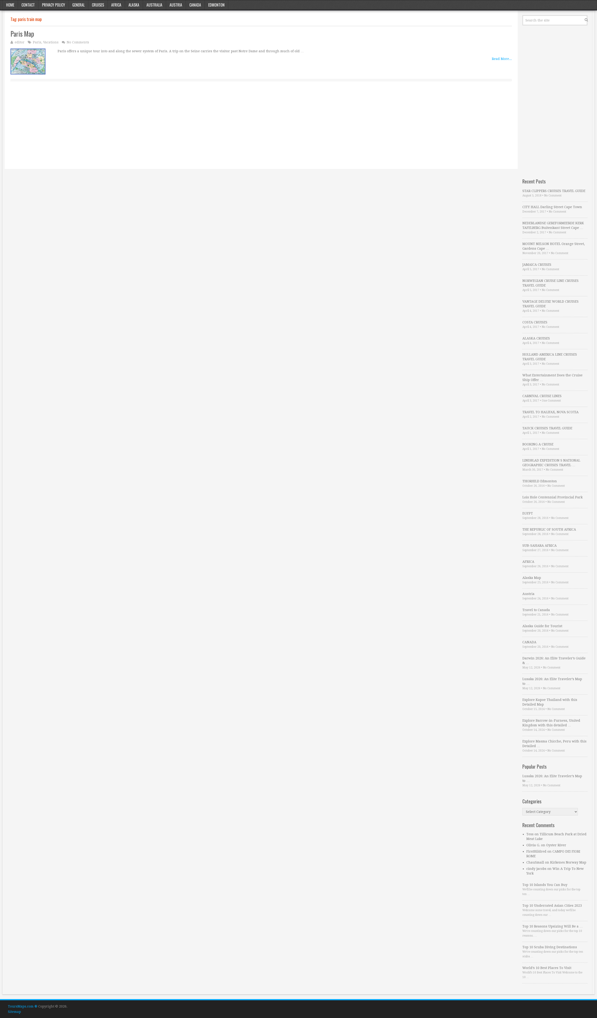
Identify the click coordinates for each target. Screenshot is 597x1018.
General (78, 5)
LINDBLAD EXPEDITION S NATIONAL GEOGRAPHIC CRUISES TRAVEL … (551, 462)
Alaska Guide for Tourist (542, 626)
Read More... (502, 59)
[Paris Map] (27, 62)
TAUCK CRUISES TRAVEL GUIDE (547, 428)
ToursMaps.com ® (22, 1006)
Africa (116, 5)
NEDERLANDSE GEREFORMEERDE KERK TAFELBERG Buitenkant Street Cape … (553, 225)
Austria (176, 5)
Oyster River (556, 845)
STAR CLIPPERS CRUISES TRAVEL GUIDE (553, 191)
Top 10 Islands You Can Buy (544, 885)
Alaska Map (531, 578)
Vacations (51, 42)
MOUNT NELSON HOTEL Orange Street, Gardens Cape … (553, 246)
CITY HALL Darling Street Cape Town (552, 207)
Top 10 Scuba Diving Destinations (549, 947)
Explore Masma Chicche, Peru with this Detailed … (554, 743)
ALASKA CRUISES (536, 338)
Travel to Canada (536, 610)
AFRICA (528, 561)
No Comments (78, 42)
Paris (37, 42)
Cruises (98, 5)
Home (10, 5)
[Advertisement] (150, 130)
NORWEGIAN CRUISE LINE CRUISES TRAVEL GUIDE (550, 283)
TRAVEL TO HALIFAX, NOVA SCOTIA (550, 412)
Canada (195, 5)
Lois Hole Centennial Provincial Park (552, 497)
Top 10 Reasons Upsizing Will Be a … (552, 926)
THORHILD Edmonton (539, 481)
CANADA (529, 642)
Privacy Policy (53, 5)
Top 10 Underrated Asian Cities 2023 (552, 905)
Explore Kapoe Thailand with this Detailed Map (549, 702)
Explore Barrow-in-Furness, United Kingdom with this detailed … (551, 723)
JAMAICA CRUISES (536, 264)
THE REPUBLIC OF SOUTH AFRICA (549, 529)
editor (19, 42)
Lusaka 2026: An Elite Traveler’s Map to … (552, 681)
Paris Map (22, 33)
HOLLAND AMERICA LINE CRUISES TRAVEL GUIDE (549, 357)
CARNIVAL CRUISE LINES (542, 396)
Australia (154, 5)
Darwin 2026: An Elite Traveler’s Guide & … (554, 660)
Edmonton (216, 5)
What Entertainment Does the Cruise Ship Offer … (552, 377)
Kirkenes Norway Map (568, 862)
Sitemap (14, 1012)
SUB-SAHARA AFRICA (539, 545)
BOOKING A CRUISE (537, 444)
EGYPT (527, 513)
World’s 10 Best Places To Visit (546, 968)
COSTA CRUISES (534, 322)
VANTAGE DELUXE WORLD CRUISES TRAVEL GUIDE (550, 304)
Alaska (133, 5)
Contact (28, 5)
